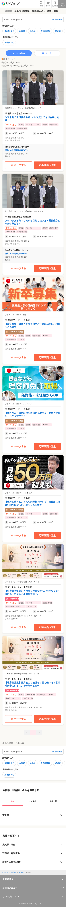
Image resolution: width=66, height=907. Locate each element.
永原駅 (22, 31)
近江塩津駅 (45, 31)
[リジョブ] (11, 4)
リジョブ (5, 872)
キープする (20, 165)
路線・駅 (53, 801)
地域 (12, 801)
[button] (33, 115)
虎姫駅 (58, 31)
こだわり (33, 801)
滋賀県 (21, 872)
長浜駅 (9, 31)
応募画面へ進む (47, 165)
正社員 (9, 42)
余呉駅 (32, 31)
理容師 (13, 872)
